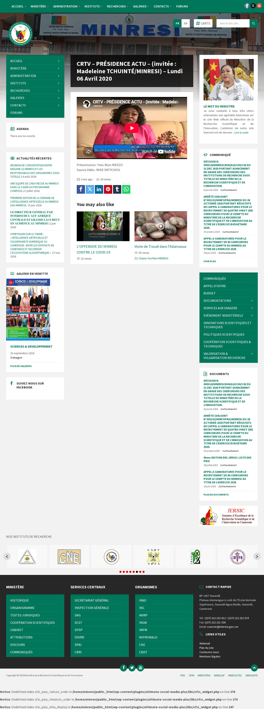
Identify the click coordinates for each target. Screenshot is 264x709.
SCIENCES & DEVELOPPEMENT (31, 346)
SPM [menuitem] (191, 675)
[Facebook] (81, 189)
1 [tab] (120, 572)
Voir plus (210, 261)
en (185, 23)
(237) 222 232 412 (215, 618)
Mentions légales (209, 656)
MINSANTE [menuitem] (252, 675)
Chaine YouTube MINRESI (153, 258)
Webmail (204, 643)
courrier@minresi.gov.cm (222, 627)
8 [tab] (144, 572)
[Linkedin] (99, 189)
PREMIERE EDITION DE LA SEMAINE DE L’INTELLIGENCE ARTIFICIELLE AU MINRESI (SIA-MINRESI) (34, 201)
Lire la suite (242, 132)
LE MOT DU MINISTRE (219, 106)
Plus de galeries (21, 366)
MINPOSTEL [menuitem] (235, 675)
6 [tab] (137, 572)
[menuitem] (17, 6)
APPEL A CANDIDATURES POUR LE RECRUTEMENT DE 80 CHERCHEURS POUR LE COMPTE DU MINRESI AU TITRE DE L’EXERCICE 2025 (226, 244)
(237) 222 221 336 (215, 622)
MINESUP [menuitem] (219, 675)
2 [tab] (124, 572)
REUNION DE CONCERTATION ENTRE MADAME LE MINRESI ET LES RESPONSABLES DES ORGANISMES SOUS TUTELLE (35, 170)
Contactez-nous (209, 652)
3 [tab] (127, 572)
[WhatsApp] (126, 189)
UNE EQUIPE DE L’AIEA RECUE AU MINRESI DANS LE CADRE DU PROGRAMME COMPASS (34, 187)
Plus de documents (216, 494)
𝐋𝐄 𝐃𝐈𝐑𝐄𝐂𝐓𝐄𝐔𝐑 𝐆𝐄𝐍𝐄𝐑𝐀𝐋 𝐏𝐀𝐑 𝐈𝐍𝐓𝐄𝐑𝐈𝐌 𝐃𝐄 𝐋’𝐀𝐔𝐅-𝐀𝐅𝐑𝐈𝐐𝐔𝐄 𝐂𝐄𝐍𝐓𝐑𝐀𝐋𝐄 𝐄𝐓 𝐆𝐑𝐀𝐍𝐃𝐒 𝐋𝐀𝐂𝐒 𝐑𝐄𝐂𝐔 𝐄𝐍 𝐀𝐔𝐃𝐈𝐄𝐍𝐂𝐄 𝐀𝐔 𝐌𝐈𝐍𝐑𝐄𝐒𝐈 (35, 217)
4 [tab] (130, 572)
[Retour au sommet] (254, 667)
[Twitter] (90, 189)
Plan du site (206, 648)
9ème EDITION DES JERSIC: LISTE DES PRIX (227, 459)
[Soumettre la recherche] (254, 23)
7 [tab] (140, 572)
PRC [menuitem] (182, 675)
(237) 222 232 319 (238, 618)
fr (177, 23)
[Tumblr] (117, 189)
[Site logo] (20, 47)
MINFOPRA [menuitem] (204, 675)
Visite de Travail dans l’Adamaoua (160, 246)
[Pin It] (108, 189)
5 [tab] (134, 572)
